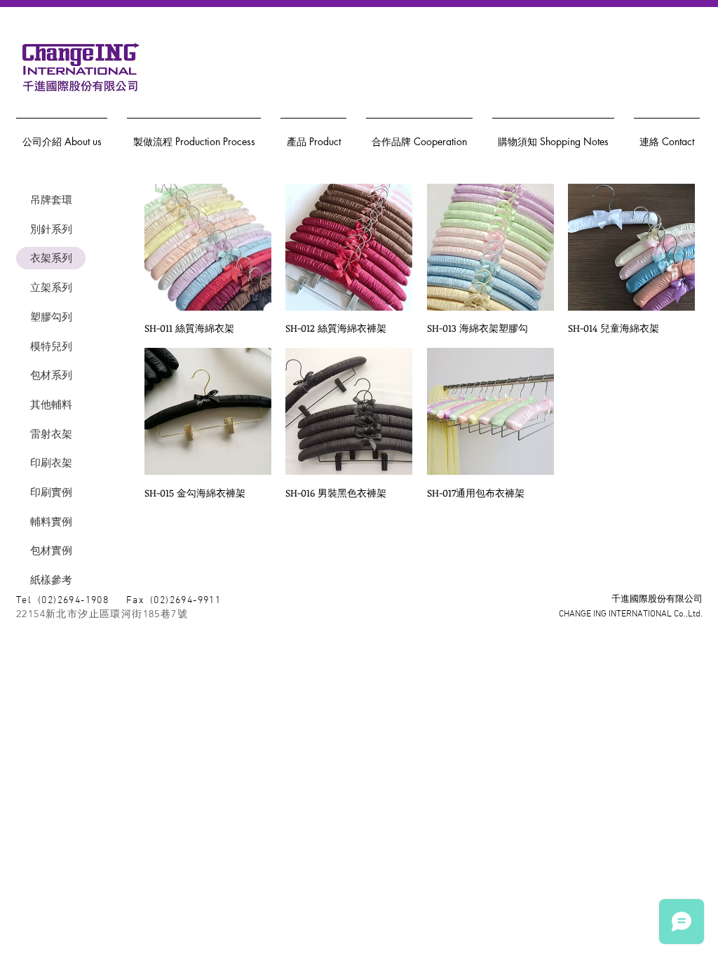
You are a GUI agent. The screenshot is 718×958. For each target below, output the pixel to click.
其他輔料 (51, 404)
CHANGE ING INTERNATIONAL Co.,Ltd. (631, 614)
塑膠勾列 (51, 316)
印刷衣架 (51, 462)
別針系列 (51, 229)
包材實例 (51, 550)
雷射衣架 (51, 433)
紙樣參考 (51, 579)
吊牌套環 (51, 199)
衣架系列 (51, 257)
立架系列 (51, 287)
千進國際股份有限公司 (657, 599)
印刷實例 (51, 492)
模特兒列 (51, 346)
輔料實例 (51, 521)
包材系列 (51, 375)
